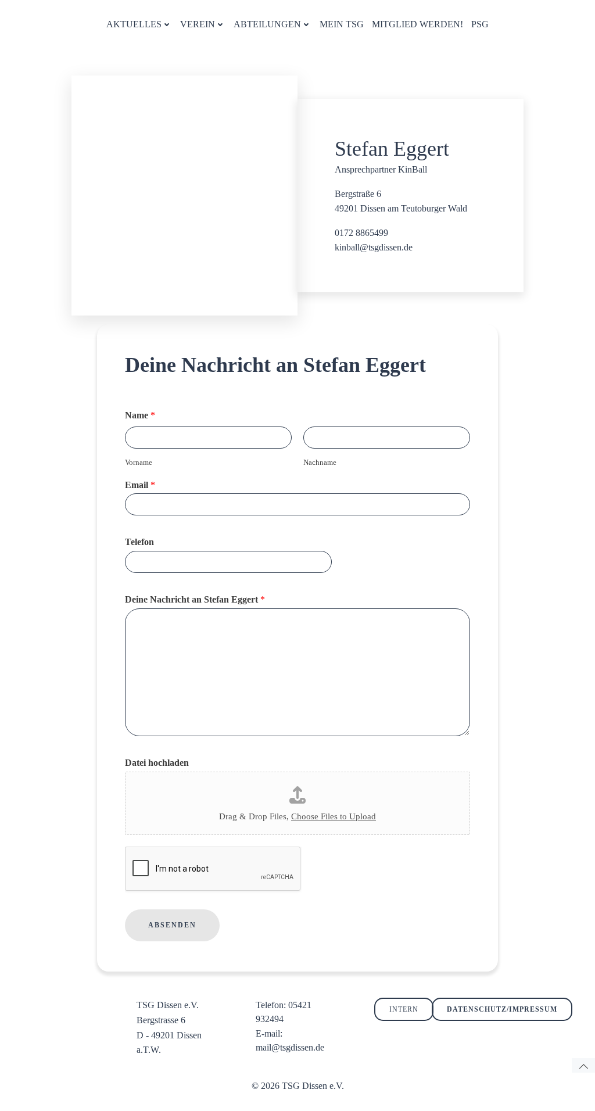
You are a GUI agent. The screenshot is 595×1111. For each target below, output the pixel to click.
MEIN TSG (342, 24)
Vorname (138, 462)
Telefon (139, 542)
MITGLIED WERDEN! (417, 24)
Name (140, 415)
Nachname (319, 462)
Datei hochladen (157, 763)
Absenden (172, 925)
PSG (480, 24)
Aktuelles (134, 24)
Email (140, 485)
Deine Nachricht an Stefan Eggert (195, 599)
